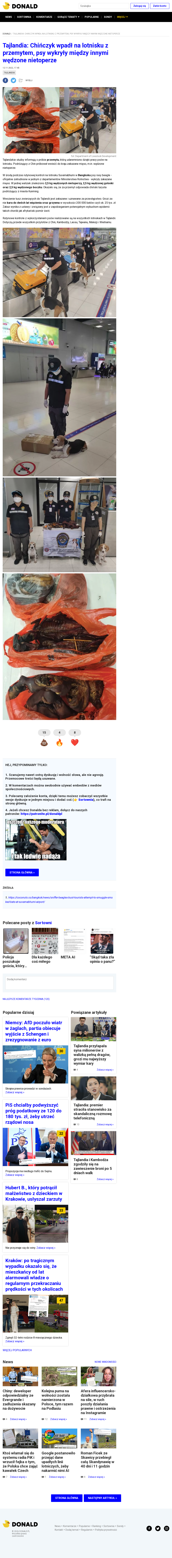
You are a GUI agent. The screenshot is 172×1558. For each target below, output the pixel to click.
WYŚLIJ (29, 80)
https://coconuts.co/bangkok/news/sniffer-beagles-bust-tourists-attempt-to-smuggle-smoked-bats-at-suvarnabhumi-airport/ (59, 900)
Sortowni (43, 922)
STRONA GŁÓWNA (66, 1498)
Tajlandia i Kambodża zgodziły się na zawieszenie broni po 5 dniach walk (93, 1166)
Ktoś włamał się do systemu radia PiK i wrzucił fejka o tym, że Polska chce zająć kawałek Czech (20, 1462)
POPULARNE (92, 17)
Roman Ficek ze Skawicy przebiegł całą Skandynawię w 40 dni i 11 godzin (97, 1459)
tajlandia (9, 73)
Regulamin (87, 1529)
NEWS (8, 17)
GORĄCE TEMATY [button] (67, 17)
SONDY (108, 17)
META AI (68, 957)
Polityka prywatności (106, 1529)
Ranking (96, 1526)
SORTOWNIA (24, 17)
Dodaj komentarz (17, 979)
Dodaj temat (72, 1529)
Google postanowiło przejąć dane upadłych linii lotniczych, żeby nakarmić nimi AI (58, 1462)
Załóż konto (159, 6)
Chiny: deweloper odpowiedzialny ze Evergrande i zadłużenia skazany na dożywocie (19, 1400)
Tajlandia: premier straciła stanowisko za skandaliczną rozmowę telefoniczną (93, 1111)
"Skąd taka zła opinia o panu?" (102, 959)
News (58, 1526)
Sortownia (85, 800)
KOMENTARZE (44, 17)
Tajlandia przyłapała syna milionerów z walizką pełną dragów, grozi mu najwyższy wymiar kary (92, 1055)
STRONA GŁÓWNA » (22, 872)
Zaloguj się (139, 6)
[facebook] (7, 80)
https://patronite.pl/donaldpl (41, 814)
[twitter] (14, 80)
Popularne (84, 1526)
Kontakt (59, 1529)
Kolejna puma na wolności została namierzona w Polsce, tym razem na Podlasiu (57, 1400)
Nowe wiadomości (105, 1362)
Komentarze (69, 1526)
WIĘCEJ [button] (121, 17)
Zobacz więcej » (14, 1092)
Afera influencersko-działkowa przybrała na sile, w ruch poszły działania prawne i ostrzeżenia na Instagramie (98, 1402)
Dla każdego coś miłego (42, 959)
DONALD (7, 34)
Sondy (120, 1526)
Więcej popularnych (17, 1350)
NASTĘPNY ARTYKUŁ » (102, 1498)
